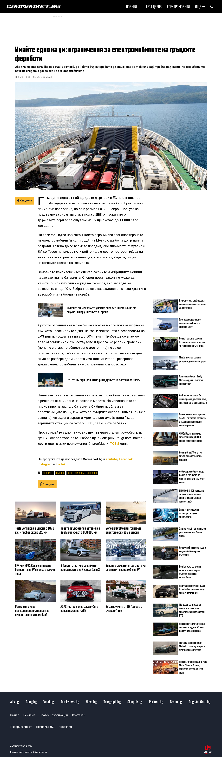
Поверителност (21, 726)
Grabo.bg (176, 701)
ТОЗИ (114, 444)
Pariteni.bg (156, 701)
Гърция (60, 472)
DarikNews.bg (70, 701)
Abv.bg (14, 701)
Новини (131, 6)
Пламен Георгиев (25, 76)
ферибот (47, 472)
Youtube (112, 459)
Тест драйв (154, 6)
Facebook (126, 459)
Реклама (29, 715)
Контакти (78, 715)
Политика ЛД (45, 726)
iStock (203, 181)
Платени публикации (53, 715)
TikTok (60, 464)
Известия (65, 726)
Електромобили (178, 6)
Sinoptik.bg (134, 701)
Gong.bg (31, 701)
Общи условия (40, 752)
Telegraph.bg (112, 701)
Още (198, 6)
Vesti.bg (48, 701)
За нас (14, 715)
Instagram (45, 464)
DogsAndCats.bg (199, 701)
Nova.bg (91, 701)
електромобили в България (82, 472)
